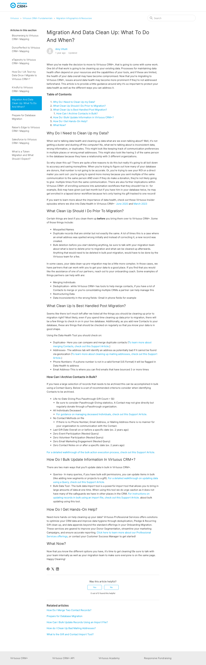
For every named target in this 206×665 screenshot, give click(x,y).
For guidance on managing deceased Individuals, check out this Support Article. (102, 414)
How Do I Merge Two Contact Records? (69, 610)
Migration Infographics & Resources (74, 18)
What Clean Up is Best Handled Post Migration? (80, 109)
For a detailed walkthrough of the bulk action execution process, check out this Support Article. (101, 452)
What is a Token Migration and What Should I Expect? (22, 155)
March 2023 (140, 203)
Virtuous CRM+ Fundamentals (37, 18)
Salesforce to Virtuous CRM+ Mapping (24, 141)
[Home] (19, 7)
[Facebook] (48, 569)
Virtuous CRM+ (19, 658)
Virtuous (14, 18)
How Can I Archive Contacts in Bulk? (77, 113)
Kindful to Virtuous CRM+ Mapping (22, 89)
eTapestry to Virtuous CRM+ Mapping (24, 61)
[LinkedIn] (57, 569)
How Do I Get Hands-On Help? (70, 121)
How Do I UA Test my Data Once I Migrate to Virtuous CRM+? (24, 75)
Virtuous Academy (109, 658)
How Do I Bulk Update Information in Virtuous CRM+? (83, 117)
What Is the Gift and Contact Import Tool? (70, 634)
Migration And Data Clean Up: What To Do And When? (24, 103)
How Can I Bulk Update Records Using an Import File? (77, 622)
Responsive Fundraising (157, 658)
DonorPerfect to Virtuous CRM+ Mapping (26, 49)
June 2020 (122, 203)
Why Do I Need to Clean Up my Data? (74, 101)
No (111, 587)
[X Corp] (52, 569)
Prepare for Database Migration (24, 117)
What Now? (60, 125)
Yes (94, 587)
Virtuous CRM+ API (63, 658)
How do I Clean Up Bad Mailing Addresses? (71, 628)
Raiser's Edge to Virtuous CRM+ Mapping (26, 129)
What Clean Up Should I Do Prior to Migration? (79, 105)
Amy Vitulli (61, 49)
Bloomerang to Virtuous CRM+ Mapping (25, 37)
